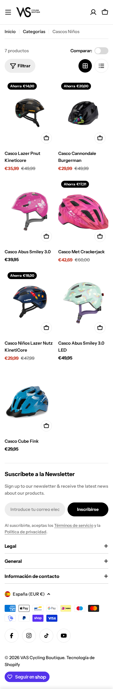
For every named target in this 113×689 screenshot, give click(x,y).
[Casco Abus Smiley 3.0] (30, 211)
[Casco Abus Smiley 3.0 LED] (83, 302)
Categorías (34, 31)
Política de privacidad (25, 531)
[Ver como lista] (101, 66)
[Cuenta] (93, 12)
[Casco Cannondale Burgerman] (83, 113)
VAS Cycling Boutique (42, 657)
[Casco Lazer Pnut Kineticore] (30, 113)
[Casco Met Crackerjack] (83, 211)
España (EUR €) (29, 594)
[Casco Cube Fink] (30, 401)
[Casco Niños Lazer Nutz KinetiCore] (30, 302)
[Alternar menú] (8, 12)
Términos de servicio (73, 525)
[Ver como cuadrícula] (85, 66)
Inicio (10, 31)
